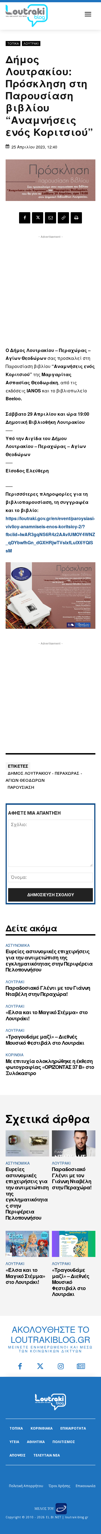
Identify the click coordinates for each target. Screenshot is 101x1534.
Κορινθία (15, 1054)
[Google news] (81, 1367)
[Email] (50, 217)
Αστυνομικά (18, 945)
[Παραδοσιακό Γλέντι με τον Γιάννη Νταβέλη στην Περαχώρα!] (73, 1143)
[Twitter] (40, 1367)
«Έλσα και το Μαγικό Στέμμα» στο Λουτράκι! (47, 1015)
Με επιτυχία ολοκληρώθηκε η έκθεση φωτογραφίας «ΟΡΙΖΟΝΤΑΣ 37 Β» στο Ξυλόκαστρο (50, 1067)
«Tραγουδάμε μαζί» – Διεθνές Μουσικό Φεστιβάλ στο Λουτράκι (45, 1039)
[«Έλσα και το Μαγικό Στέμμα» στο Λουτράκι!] (27, 1244)
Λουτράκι (31, 43)
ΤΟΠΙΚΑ (13, 43)
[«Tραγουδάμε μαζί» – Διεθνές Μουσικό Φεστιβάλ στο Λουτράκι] (73, 1244)
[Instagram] (61, 1367)
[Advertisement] (50, 290)
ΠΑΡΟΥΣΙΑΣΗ (21, 787)
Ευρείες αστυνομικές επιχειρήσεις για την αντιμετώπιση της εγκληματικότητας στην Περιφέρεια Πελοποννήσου (49, 960)
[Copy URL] (63, 217)
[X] (37, 217)
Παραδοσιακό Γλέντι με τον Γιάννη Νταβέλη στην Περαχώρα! (48, 991)
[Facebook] (24, 217)
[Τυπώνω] (76, 217)
